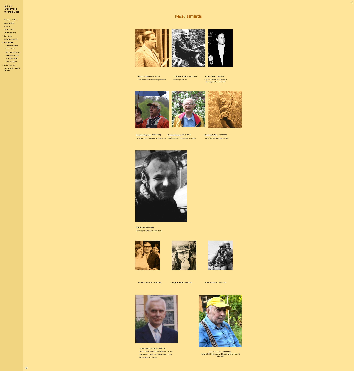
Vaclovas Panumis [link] (11, 62)
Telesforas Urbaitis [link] (12, 58)
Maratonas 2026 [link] (9, 23)
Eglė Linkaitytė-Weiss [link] (13, 52)
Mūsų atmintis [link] (8, 42)
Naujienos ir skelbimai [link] (11, 20)
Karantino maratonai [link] (10, 33)
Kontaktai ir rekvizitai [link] (10, 39)
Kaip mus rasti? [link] (9, 29)
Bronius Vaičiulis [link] (11, 49)
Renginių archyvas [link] (9, 65)
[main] (188, 16)
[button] (352, 2)
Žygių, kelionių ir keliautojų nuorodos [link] (12, 69)
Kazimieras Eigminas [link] (12, 55)
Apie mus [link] (7, 26)
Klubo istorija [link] (8, 36)
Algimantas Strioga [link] (12, 46)
